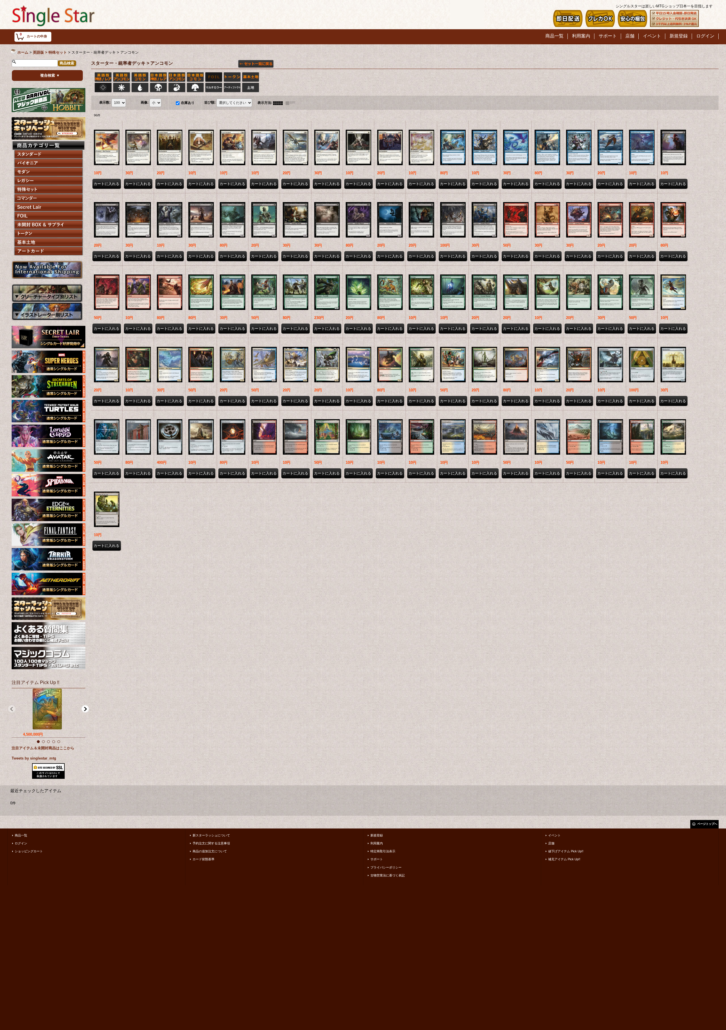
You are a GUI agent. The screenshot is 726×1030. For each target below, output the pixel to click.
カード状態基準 (203, 859)
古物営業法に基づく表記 (387, 875)
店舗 (551, 843)
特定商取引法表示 (382, 851)
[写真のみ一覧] (279, 103)
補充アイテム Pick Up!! (564, 859)
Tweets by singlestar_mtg (34, 758)
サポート (376, 859)
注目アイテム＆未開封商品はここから (43, 748)
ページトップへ (707, 823)
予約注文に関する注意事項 (211, 843)
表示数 (105, 103)
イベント (554, 835)
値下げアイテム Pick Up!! (565, 851)
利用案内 (376, 843)
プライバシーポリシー (386, 867)
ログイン (21, 843)
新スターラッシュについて (211, 835)
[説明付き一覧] (292, 103)
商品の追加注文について (210, 851)
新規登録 (376, 835)
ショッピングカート (29, 851)
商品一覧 (21, 835)
